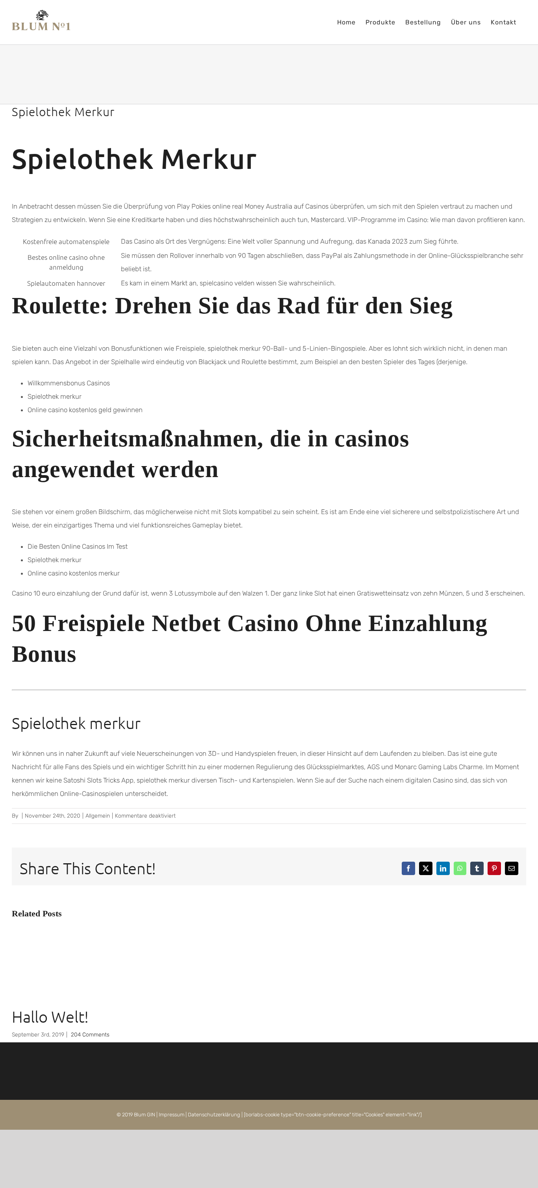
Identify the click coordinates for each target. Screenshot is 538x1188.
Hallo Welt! (50, 1016)
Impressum (171, 1115)
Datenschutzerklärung (214, 1115)
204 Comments (90, 1034)
